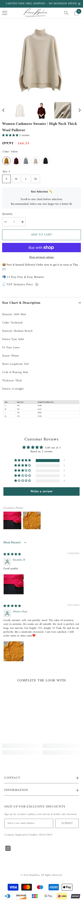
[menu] (4, 12)
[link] (21, 745)
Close (79, 4)
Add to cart (41, 234)
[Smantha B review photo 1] (13, 584)
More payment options (41, 257)
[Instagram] (8, 848)
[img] (12, 554)
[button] (3, 110)
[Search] (66, 12)
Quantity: (7, 214)
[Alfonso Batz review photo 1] (13, 651)
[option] (41, 57)
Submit (67, 823)
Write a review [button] (41, 491)
